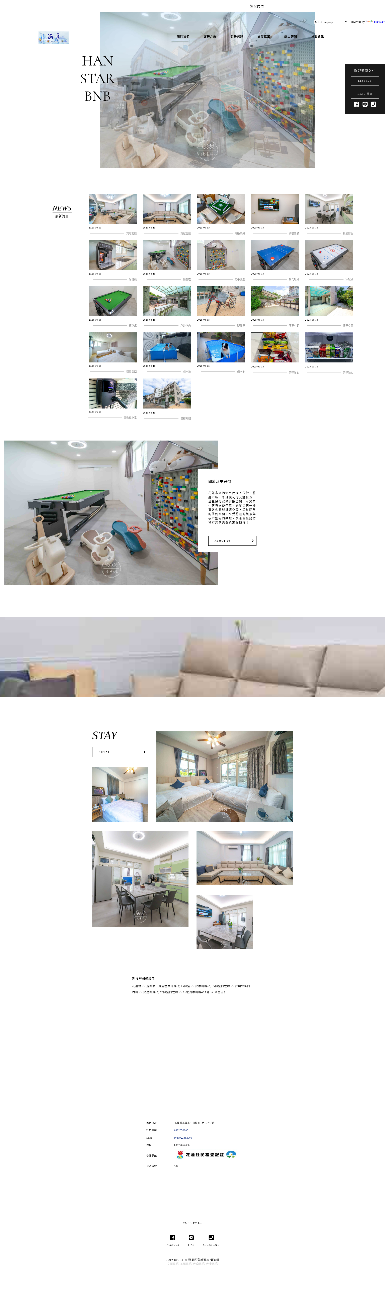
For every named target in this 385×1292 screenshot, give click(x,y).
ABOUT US (223, 540)
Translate (379, 21)
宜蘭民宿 (173, 1263)
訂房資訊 (237, 36)
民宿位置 (263, 36)
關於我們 (183, 36)
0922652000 (181, 1130)
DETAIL (105, 752)
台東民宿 (212, 1263)
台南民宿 (199, 1263)
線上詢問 (290, 36)
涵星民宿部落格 (198, 1259)
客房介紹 (210, 36)
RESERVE (365, 81)
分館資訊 (317, 36)
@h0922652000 (183, 1137)
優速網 (214, 1259)
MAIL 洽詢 (365, 94)
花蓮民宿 (186, 1263)
